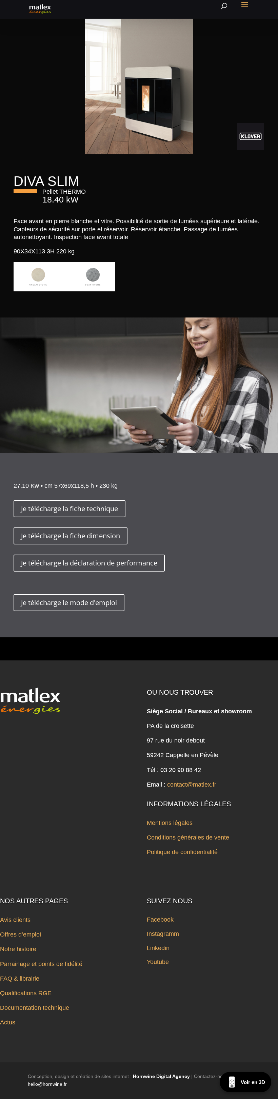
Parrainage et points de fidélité (41, 964)
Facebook (160, 919)
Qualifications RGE (26, 993)
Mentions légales (170, 823)
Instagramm (163, 933)
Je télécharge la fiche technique (69, 508)
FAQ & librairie (19, 978)
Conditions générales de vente (188, 837)
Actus (7, 1022)
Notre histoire (18, 949)
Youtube (158, 962)
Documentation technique (34, 1007)
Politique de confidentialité (182, 852)
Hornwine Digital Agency (161, 1076)
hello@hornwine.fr (47, 1084)
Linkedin (158, 948)
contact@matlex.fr (191, 784)
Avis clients (15, 920)
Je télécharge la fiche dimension (70, 535)
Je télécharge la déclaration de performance (89, 562)
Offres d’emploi (20, 934)
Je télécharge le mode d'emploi (69, 602)
